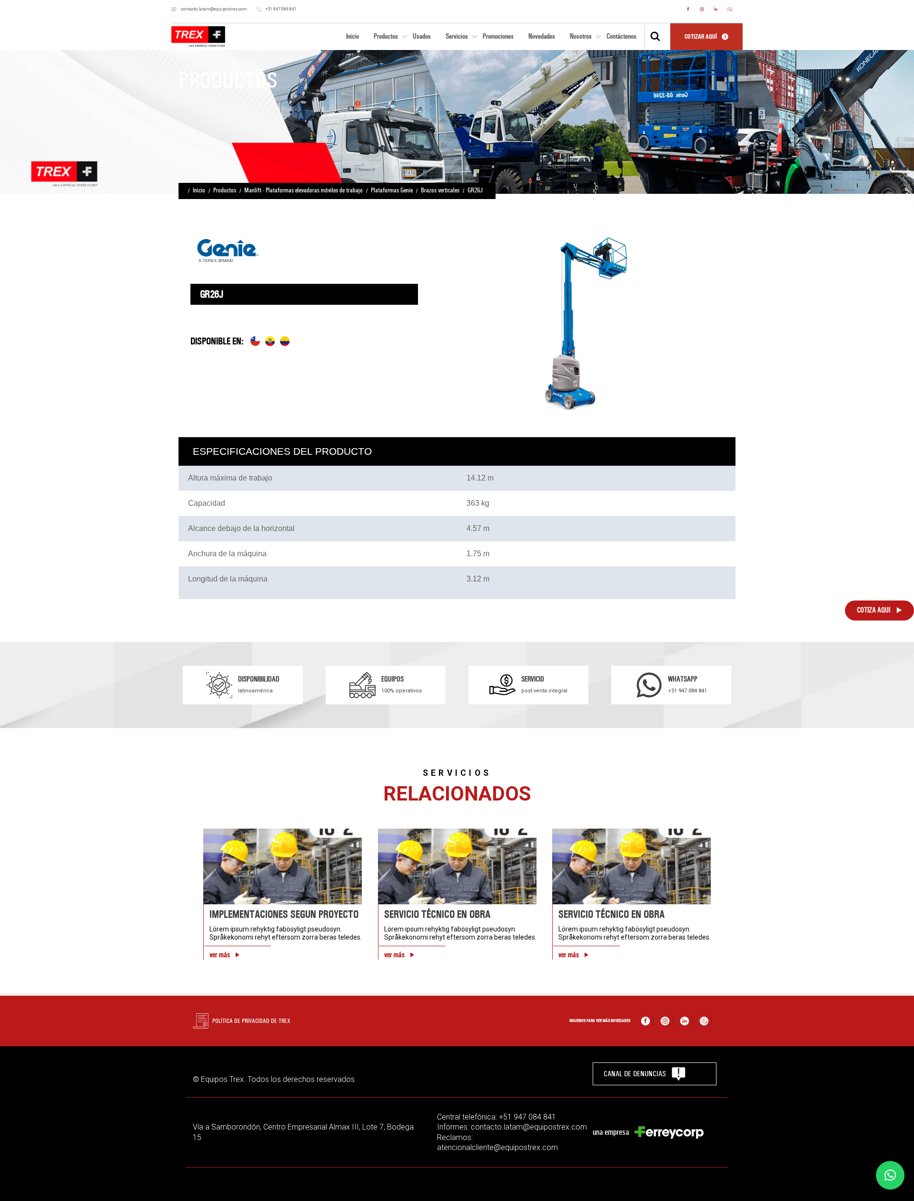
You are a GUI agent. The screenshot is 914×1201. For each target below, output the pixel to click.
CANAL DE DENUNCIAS (635, 1073)
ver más (219, 955)
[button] (890, 1175)
